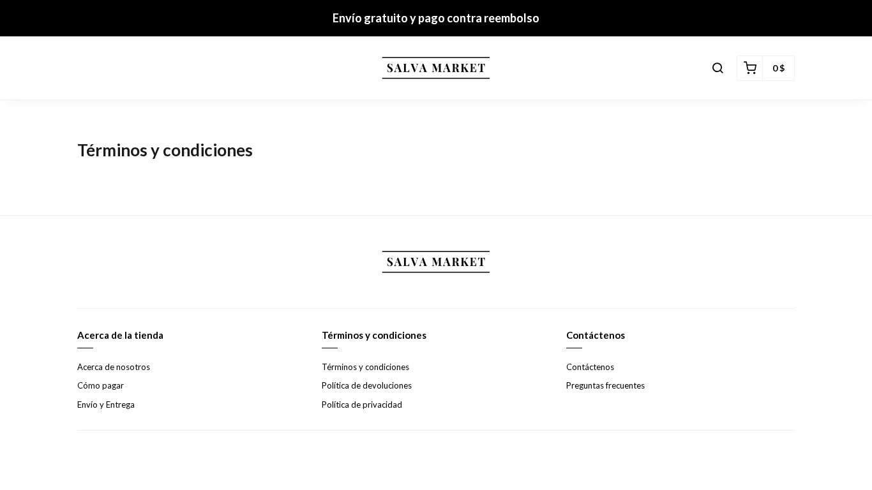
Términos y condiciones (365, 367)
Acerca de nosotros (113, 367)
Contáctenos (590, 367)
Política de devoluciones (367, 385)
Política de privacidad (362, 404)
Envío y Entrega (106, 404)
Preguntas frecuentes (605, 385)
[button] (717, 68)
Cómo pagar (100, 385)
